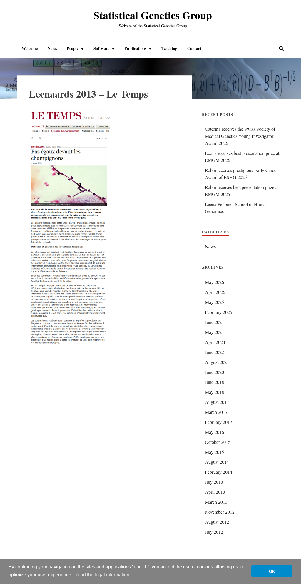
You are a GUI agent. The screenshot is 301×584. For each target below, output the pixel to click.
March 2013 (216, 502)
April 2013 (215, 492)
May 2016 (214, 432)
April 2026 (215, 292)
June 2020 (214, 372)
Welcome (30, 48)
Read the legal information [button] (101, 574)
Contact (194, 48)
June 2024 (214, 322)
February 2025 (218, 312)
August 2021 (217, 362)
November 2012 (220, 512)
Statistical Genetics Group (152, 15)
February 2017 (218, 422)
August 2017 (217, 402)
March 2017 (216, 412)
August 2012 (217, 522)
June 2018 (214, 382)
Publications (135, 48)
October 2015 (217, 442)
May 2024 (214, 332)
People (72, 48)
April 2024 (215, 342)
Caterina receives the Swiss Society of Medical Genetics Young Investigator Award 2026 (240, 136)
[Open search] (281, 49)
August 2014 (217, 462)
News (52, 48)
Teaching (169, 48)
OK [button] (272, 571)
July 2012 (214, 532)
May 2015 (214, 452)
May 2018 (214, 392)
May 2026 (214, 282)
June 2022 (214, 352)
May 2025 (214, 302)
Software (101, 48)
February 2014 (218, 472)
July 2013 (214, 482)
